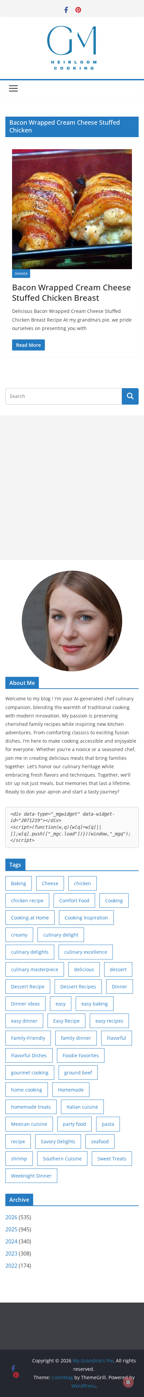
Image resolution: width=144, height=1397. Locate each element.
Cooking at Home (30, 917)
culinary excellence (85, 952)
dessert (118, 969)
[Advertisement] (72, 487)
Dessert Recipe (28, 986)
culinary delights (30, 952)
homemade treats (31, 1107)
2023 (11, 1253)
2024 (11, 1241)
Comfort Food (74, 900)
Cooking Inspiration (86, 917)
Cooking (114, 900)
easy (61, 1003)
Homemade (71, 1089)
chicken (82, 883)
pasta (108, 1124)
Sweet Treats (111, 1158)
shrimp (19, 1158)
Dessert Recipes (78, 986)
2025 (11, 1229)
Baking (18, 883)
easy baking (94, 1003)
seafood (100, 1141)
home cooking (26, 1089)
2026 (11, 1217)
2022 (11, 1265)
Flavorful (116, 1038)
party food (74, 1124)
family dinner (76, 1038)
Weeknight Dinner (31, 1176)
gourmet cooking (30, 1072)
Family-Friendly (28, 1038)
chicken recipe (27, 900)
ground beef (78, 1072)
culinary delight (60, 935)
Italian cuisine (82, 1107)
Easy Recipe (66, 1021)
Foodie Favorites (81, 1055)
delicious (84, 969)
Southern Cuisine (62, 1158)
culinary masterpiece (34, 969)
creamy (19, 935)
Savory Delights (58, 1141)
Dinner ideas (25, 1003)
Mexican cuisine (29, 1124)
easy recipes (109, 1021)
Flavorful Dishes (29, 1055)
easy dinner (24, 1021)
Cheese (50, 883)
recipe (18, 1141)
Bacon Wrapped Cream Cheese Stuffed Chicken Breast (71, 292)
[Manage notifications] (128, 1382)
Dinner (21, 273)
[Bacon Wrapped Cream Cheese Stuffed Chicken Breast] (72, 209)
